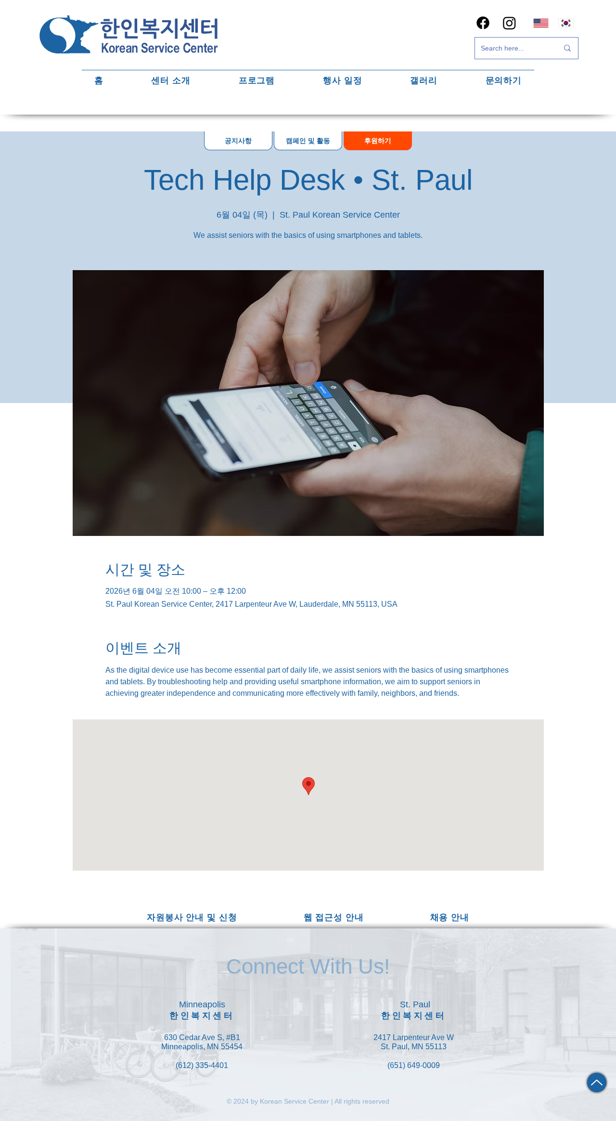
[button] (171, 80)
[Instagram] (509, 22)
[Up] (596, 1082)
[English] (540, 22)
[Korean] (566, 22)
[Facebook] (483, 22)
